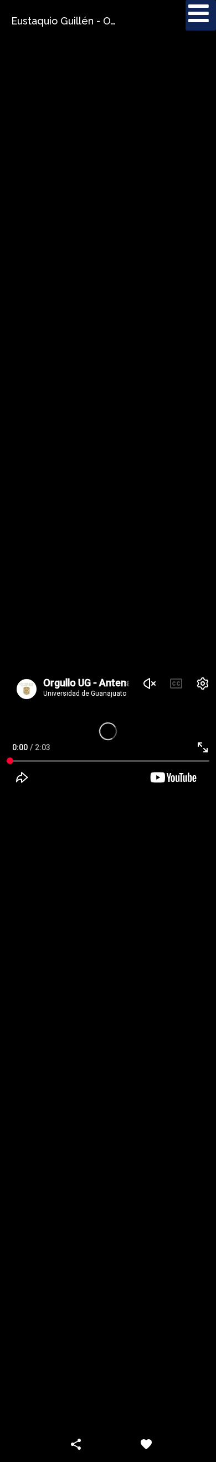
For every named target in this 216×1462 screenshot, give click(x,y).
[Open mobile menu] (201, 15)
